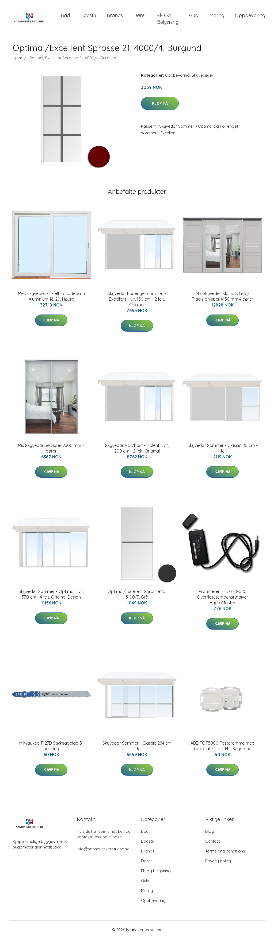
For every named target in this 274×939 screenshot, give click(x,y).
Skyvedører (203, 75)
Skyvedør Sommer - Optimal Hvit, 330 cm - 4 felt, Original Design (51, 594)
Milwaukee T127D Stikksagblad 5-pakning (51, 745)
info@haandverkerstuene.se (103, 848)
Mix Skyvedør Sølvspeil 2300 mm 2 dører (51, 448)
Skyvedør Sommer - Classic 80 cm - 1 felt (222, 448)
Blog (209, 831)
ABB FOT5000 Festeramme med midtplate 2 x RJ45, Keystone (222, 745)
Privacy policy (218, 860)
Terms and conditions (225, 851)
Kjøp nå (160, 103)
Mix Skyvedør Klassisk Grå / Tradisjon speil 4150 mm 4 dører (222, 296)
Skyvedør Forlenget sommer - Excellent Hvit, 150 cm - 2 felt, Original (137, 299)
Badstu (88, 15)
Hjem (17, 57)
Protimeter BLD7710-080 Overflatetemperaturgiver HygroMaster (222, 597)
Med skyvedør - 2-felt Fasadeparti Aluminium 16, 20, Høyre (51, 296)
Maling (217, 15)
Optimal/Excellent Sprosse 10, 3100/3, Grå (137, 594)
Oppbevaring (250, 15)
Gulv (194, 15)
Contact (212, 841)
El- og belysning (167, 18)
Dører (140, 15)
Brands (115, 15)
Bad (65, 15)
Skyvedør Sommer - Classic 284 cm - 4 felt (137, 745)
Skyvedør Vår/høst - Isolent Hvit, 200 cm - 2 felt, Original (137, 448)
